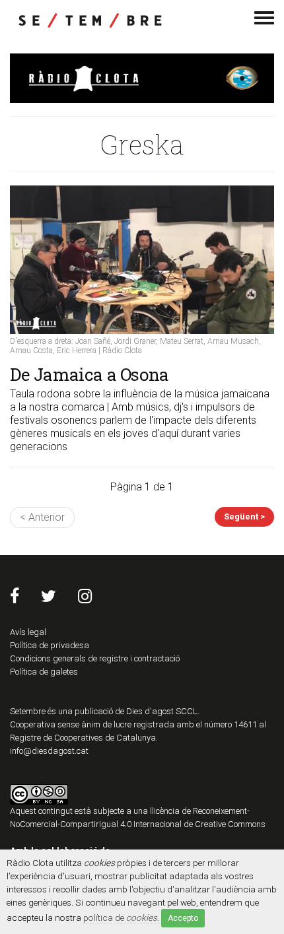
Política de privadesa (49, 645)
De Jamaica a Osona (89, 374)
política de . (121, 917)
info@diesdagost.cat (49, 751)
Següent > (244, 516)
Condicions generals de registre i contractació (95, 658)
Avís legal (28, 632)
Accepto (183, 918)
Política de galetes (44, 672)
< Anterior (42, 517)
